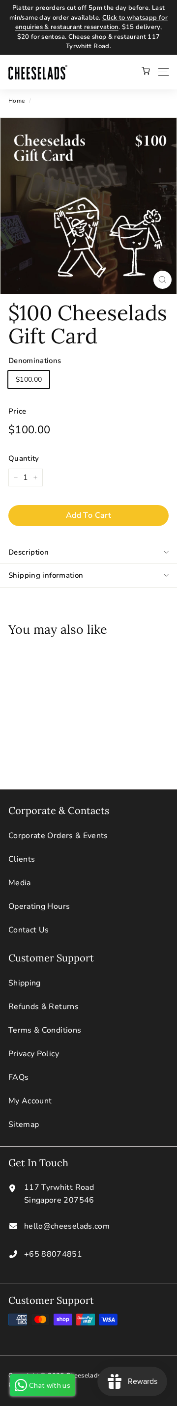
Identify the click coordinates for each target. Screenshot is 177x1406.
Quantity (23, 458)
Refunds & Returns (43, 1006)
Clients (21, 859)
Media (19, 882)
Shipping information (46, 575)
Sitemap (23, 1124)
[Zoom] (162, 280)
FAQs (18, 1077)
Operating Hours (39, 906)
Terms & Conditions (44, 1030)
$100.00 (29, 379)
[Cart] (145, 72)
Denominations (34, 361)
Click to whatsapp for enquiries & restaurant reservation (91, 22)
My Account (30, 1101)
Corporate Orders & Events (58, 835)
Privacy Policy (33, 1053)
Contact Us (28, 930)
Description (28, 552)
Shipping (24, 983)
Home (16, 101)
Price (17, 411)
